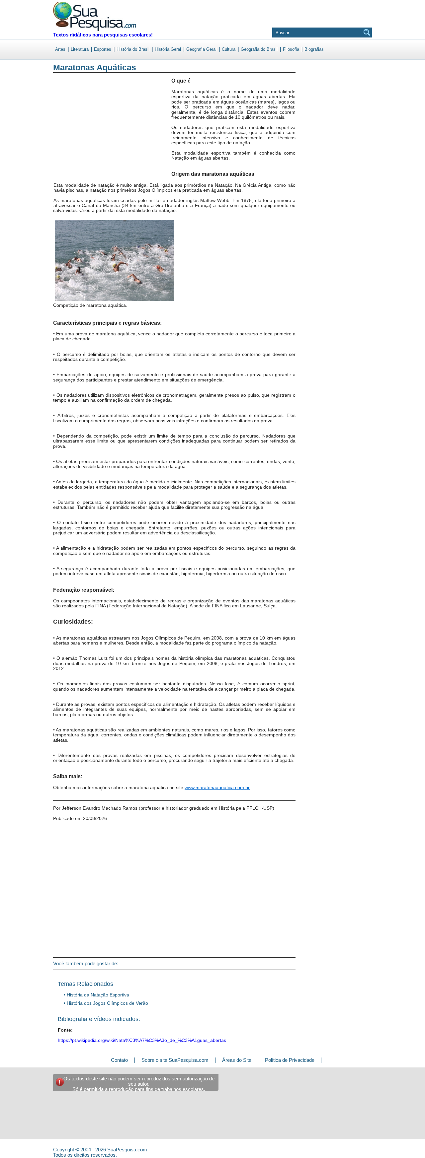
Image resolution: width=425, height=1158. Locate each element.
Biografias (314, 49)
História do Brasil (133, 49)
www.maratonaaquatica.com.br (217, 787)
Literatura (80, 49)
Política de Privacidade (289, 1060)
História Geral (168, 49)
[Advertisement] (80, 132)
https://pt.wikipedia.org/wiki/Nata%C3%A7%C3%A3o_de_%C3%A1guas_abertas (142, 1040)
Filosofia (291, 49)
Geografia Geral (201, 49)
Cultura (228, 49)
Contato (119, 1060)
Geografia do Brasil (259, 49)
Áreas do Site (236, 1060)
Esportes (102, 49)
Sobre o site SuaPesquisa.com (175, 1060)
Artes (60, 49)
